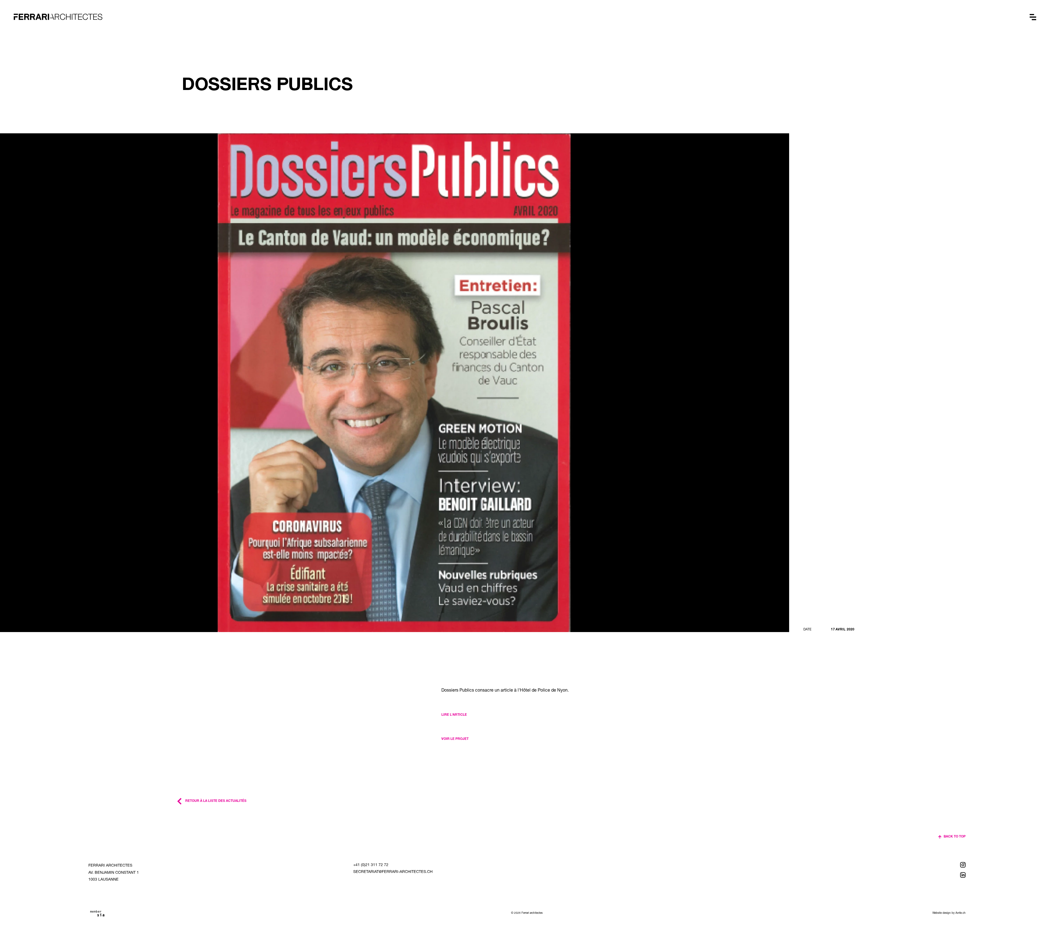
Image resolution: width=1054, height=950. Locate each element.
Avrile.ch (960, 913)
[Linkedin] (924, 875)
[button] (1032, 17)
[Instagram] (924, 865)
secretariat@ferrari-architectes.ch (393, 872)
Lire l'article (454, 715)
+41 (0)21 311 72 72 (370, 865)
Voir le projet (455, 739)
